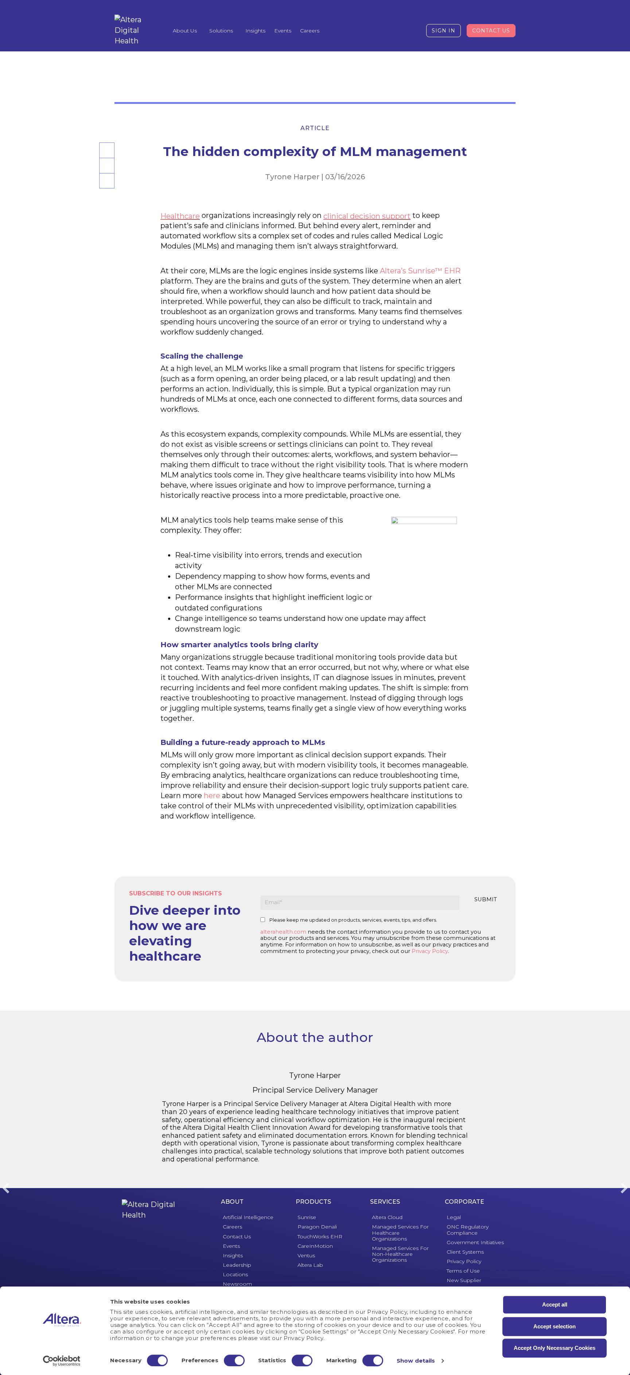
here (212, 795)
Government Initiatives (475, 1242)
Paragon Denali (317, 1226)
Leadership (237, 1265)
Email (106, 172)
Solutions (221, 30)
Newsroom (237, 1284)
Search (394, 30)
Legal (454, 1217)
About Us (185, 30)
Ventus (306, 1255)
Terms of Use (463, 1270)
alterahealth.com (283, 932)
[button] (6, 1188)
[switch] (234, 1360)
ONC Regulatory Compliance (468, 1229)
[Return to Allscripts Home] (149, 1209)
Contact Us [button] (491, 30)
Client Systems (465, 1252)
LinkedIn (106, 157)
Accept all (554, 1304)
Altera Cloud (387, 1217)
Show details (416, 1360)
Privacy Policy (430, 951)
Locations (235, 1274)
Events (282, 30)
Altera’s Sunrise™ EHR (420, 270)
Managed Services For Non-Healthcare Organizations (400, 1254)
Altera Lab (310, 1265)
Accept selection (554, 1326)
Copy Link (107, 187)
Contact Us (237, 1236)
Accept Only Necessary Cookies (554, 1348)
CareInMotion (315, 1246)
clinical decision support (367, 216)
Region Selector (412, 31)
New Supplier (464, 1280)
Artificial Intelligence (248, 1217)
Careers (309, 30)
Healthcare (180, 216)
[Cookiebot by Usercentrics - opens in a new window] (62, 1360)
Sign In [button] (443, 30)
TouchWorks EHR (320, 1236)
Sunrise (307, 1217)
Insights (255, 30)
